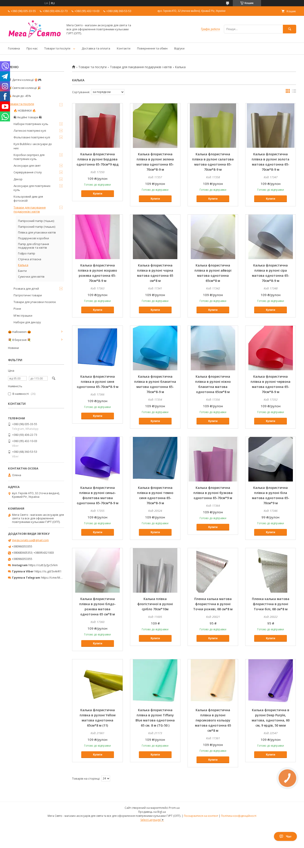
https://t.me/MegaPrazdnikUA (61, 578)
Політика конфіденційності (238, 816)
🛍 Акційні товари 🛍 (28, 117)
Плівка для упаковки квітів (37, 232)
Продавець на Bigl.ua (152, 812)
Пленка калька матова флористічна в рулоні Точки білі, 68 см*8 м (270, 604)
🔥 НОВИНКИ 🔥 (25, 111)
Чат (289, 836)
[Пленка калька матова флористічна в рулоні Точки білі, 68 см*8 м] (270, 570)
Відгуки (179, 48)
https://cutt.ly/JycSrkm (43, 565)
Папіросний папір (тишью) (36, 227)
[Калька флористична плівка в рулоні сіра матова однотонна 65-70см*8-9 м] (270, 237)
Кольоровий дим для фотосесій (28, 199)
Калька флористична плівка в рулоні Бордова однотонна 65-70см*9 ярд (98, 159)
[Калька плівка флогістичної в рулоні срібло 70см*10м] (155, 570)
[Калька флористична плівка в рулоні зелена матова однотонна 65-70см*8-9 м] (155, 125)
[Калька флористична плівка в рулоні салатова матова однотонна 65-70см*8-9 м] (213, 125)
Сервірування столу (28, 172)
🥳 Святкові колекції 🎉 (24, 88)
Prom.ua (174, 808)
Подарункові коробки (33, 238)
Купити (97, 193)
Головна (14, 48)
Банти (22, 271)
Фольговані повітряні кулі (32, 137)
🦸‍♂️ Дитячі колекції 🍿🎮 (24, 80)
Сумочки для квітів (31, 276)
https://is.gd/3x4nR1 (47, 571)
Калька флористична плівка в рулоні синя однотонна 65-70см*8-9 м (97, 381)
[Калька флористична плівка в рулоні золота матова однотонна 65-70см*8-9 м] (270, 125)
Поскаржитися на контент (201, 816)
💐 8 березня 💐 (19, 340)
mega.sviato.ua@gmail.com (30, 540)
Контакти (123, 48)
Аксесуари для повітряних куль (32, 188)
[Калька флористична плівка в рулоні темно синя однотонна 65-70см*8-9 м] (155, 459)
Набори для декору (27, 322)
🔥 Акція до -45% (19, 96)
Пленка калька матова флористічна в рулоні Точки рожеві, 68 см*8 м (213, 604)
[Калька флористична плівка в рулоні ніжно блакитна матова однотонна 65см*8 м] (213, 348)
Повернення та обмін (152, 48)
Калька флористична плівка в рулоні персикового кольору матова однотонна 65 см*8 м (213, 720)
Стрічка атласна (29, 259)
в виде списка (294, 92)
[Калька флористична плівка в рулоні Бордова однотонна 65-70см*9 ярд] (97, 125)
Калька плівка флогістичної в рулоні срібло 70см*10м (155, 604)
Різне (17, 309)
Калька (23, 265)
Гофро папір (26, 253)
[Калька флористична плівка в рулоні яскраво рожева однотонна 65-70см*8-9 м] (97, 237)
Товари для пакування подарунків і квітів (141, 67)
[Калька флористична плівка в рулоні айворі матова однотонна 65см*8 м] (213, 237)
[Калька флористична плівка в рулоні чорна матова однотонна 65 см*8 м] (155, 237)
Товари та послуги (57, 48)
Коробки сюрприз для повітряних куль (29, 157)
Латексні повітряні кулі (30, 131)
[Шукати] (289, 29)
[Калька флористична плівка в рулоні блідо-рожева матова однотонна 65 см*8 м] (97, 570)
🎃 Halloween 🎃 (19, 332)
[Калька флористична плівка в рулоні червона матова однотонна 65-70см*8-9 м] (270, 348)
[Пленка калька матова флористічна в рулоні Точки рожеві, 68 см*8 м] (213, 570)
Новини (13, 348)
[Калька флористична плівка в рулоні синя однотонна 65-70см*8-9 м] (97, 348)
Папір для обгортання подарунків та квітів (33, 246)
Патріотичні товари (28, 295)
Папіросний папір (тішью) (36, 221)
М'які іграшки (23, 315)
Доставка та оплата (96, 48)
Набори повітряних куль (31, 124)
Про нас (32, 48)
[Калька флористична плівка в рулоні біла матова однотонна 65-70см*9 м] (270, 459)
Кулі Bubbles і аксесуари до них (33, 146)
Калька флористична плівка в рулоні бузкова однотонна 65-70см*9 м (213, 492)
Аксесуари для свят (27, 166)
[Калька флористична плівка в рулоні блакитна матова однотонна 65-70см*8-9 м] (155, 348)
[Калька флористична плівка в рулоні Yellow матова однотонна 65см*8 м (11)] (97, 681)
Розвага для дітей (26, 289)
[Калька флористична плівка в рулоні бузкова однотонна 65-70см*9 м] (213, 459)
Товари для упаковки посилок (35, 302)
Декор (18, 179)
